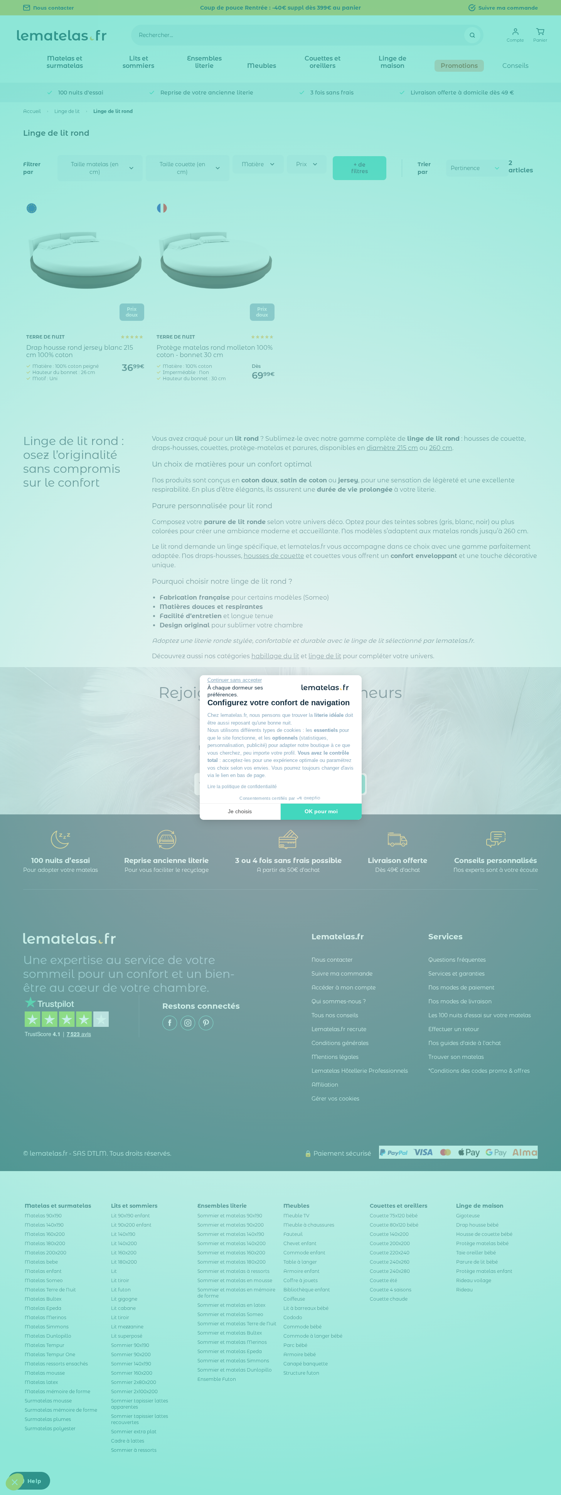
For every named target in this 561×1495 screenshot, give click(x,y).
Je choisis (240, 811)
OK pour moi (321, 811)
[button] (14, 1482)
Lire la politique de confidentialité (242, 786)
